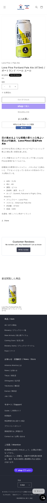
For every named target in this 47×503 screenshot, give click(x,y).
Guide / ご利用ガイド (13, 411)
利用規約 (8, 416)
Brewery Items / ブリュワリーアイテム (20, 346)
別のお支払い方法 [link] (23, 112)
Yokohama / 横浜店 (12, 386)
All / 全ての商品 (11, 325)
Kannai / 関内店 (11, 391)
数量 (3, 82)
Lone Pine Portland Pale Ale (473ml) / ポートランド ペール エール (12, 308)
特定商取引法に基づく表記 (15, 421)
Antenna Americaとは (13, 365)
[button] (4, 7)
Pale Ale (16, 63)
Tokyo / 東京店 (10, 375)
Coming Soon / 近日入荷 (14, 340)
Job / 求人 (9, 396)
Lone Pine (6, 63)
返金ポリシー (17, 494)
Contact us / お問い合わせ (15, 436)
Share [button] (6, 221)
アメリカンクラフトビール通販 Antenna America (23, 492)
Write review (23, 250)
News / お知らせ (11, 370)
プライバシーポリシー (13, 426)
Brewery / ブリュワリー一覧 (15, 330)
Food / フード (10, 351)
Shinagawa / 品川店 (12, 381)
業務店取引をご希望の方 (14, 431)
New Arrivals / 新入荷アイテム (16, 335)
